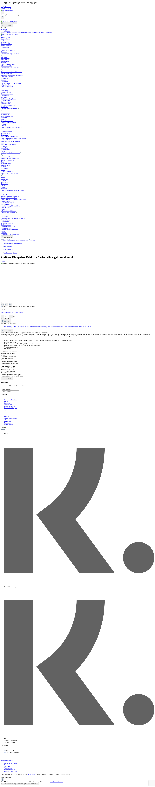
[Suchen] (18, 15)
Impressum (7, 423)
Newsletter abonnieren (10, 400)
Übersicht (4, 32)
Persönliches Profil (12, 32)
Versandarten (8, 404)
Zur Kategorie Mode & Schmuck (10, 153)
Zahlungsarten (27, 32)
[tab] (47, 326)
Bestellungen (35, 32)
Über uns (7, 416)
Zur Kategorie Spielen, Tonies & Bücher (12, 190)
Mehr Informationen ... (56, 782)
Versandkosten (32, 774)
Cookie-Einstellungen (10, 408)
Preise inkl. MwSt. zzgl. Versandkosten (12, 312)
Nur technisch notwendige (8, 783)
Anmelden (4, 29)
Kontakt (6, 401)
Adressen (20, 32)
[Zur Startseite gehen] (7, 10)
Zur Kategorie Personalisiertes (9, 173)
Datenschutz (7, 421)
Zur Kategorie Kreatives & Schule (10, 127)
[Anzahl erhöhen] (11, 316)
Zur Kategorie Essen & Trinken (10, 67)
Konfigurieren (20, 783)
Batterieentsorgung (9, 406)
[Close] (1, 302)
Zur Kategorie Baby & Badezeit (10, 53)
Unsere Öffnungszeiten (10, 418)
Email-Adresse (6, 389)
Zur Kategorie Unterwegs (8, 212)
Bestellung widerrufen (45, 32)
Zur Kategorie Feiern (7, 86)
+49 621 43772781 (6, 8)
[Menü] (2, 12)
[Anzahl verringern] (2, 316)
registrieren (7, 31)
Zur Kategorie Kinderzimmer (9, 108)
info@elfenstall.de (6, 7)
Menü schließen (8, 26)
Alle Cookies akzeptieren (31, 783)
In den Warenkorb (6, 318)
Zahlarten (7, 403)
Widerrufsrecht (8, 424)
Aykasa (3, 261)
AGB (5, 419)
